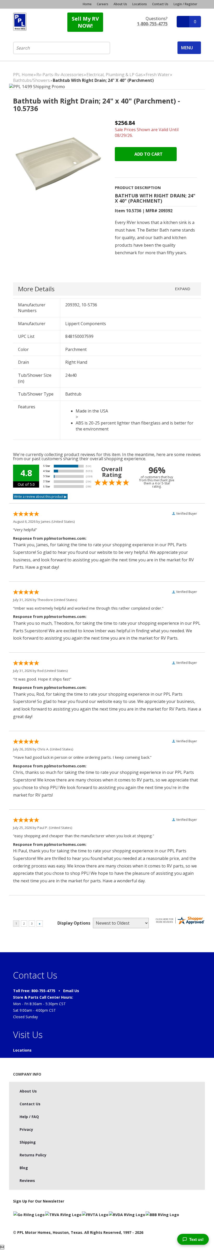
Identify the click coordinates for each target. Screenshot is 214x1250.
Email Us (71, 990)
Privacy (26, 1129)
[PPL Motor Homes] (20, 22)
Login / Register (185, 4)
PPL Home (23, 74)
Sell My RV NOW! (85, 22)
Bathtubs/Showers (31, 80)
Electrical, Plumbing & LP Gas (114, 74)
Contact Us (160, 4)
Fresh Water (158, 74)
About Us (120, 4)
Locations (139, 4)
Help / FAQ (29, 1116)
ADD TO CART (148, 154)
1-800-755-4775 (152, 24)
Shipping (28, 1142)
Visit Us (28, 1035)
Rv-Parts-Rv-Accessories (60, 74)
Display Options (73, 923)
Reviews (27, 1180)
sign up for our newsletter (38, 1201)
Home (87, 4)
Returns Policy (33, 1154)
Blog (24, 1167)
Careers (102, 4)
